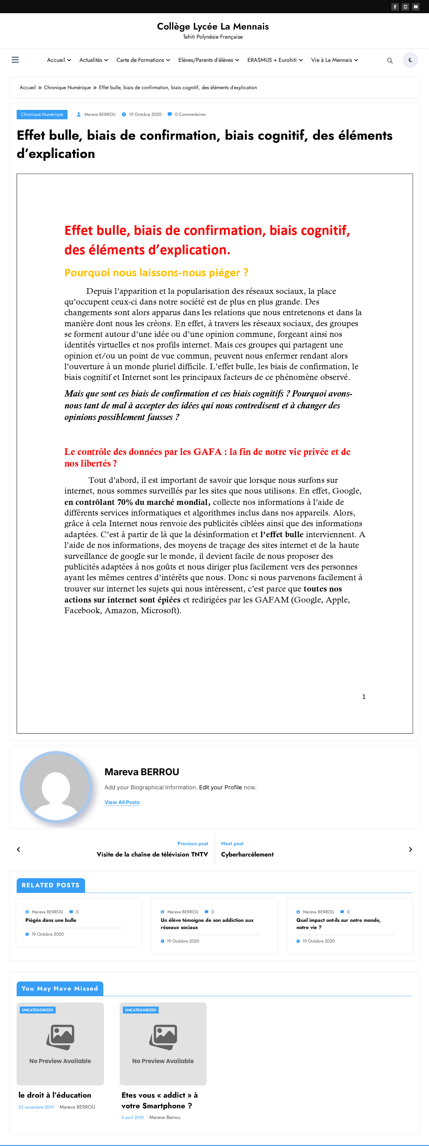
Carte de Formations (140, 60)
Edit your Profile (220, 787)
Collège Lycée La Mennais (213, 26)
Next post (232, 843)
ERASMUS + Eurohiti (272, 60)
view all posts (122, 802)
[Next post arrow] (410, 850)
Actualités (90, 60)
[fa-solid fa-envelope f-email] (416, 7)
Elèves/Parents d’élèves (205, 60)
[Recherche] (390, 61)
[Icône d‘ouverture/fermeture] (15, 60)
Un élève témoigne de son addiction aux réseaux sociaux (207, 924)
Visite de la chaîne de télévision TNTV (152, 854)
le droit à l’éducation (55, 1095)
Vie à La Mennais (331, 60)
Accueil (56, 60)
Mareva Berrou (164, 1117)
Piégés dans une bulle (50, 920)
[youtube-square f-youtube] (405, 7)
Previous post (192, 843)
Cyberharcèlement (247, 854)
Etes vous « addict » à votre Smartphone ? (160, 1100)
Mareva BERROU (100, 114)
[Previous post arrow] (19, 850)
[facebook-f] (395, 7)
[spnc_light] (410, 60)
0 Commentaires (190, 114)
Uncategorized (37, 1010)
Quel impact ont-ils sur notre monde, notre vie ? (338, 924)
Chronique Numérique (42, 114)
